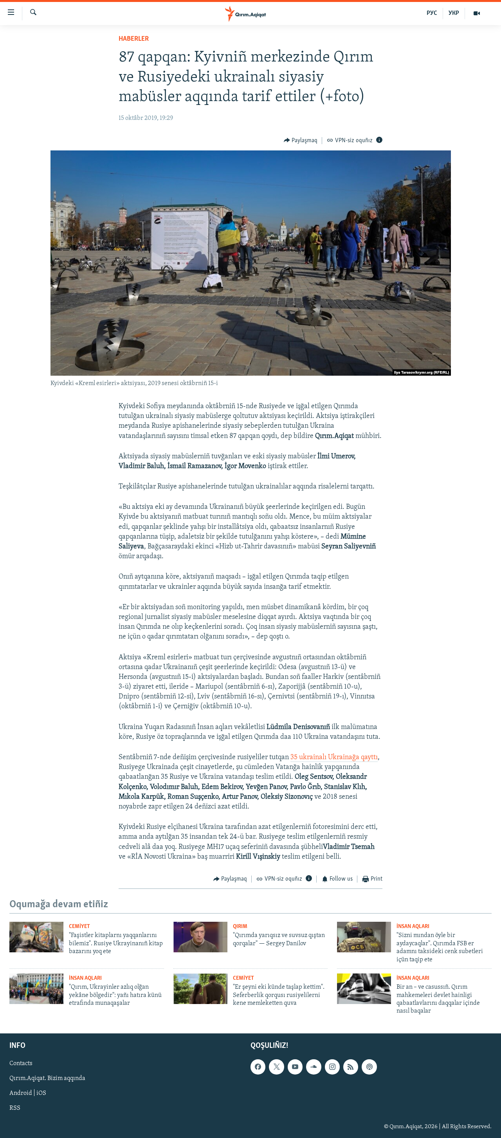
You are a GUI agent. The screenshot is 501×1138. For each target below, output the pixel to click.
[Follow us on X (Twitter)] (276, 1066)
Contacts (20, 1063)
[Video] (476, 13)
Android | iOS (27, 1093)
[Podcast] (369, 1066)
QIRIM (240, 927)
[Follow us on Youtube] (295, 1066)
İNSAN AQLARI (412, 927)
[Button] (301, 141)
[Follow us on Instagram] (332, 1066)
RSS (14, 1108)
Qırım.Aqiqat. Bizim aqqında (47, 1078)
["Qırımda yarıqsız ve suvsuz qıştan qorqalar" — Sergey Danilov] (200, 937)
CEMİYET (79, 927)
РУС (432, 13)
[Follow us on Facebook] (257, 1066)
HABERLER (134, 39)
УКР (454, 13)
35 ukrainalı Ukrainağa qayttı (334, 757)
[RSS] (350, 1066)
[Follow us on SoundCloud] (313, 1066)
